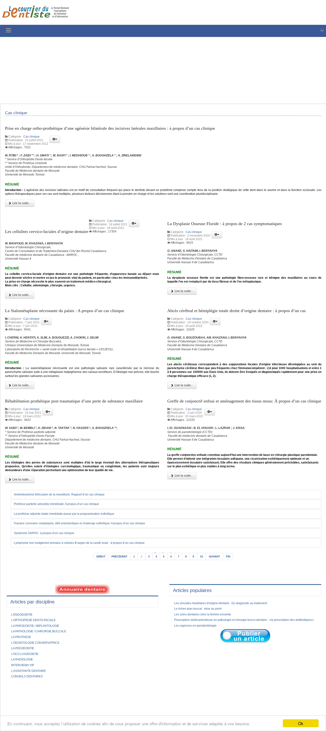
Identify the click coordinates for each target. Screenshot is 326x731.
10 (203, 626)
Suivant (217, 626)
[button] (54, 142)
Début (96, 626)
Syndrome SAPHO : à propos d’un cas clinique (50, 602)
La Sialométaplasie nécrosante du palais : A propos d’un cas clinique (74, 337)
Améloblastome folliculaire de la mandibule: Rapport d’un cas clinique (67, 563)
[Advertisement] (144, 70)
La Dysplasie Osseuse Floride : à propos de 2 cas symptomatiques (233, 236)
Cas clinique (31, 139)
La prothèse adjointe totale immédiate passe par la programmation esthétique (73, 582)
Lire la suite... (21, 215)
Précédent (117, 626)
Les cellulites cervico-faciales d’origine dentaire (53, 243)
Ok (300, 723)
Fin (232, 626)
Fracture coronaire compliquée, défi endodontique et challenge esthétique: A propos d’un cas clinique (91, 592)
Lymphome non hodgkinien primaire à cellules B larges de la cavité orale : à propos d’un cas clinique (90, 612)
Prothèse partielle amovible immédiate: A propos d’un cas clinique (64, 572)
